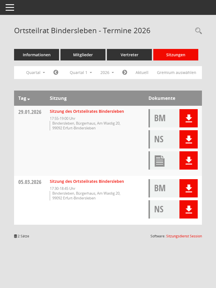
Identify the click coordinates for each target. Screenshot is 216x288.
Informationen (37, 54)
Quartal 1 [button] (79, 72)
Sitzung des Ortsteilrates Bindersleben (87, 111)
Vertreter (129, 54)
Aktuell (142, 72)
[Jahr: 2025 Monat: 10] (55, 73)
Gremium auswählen (176, 72)
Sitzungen (175, 54)
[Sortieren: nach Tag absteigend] (28, 98)
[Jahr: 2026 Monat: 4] (124, 73)
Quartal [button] (34, 72)
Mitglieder (83, 54)
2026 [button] (105, 72)
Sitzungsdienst (184, 236)
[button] (188, 118)
